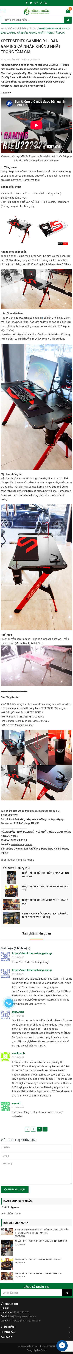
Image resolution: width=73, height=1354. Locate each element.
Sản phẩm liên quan (36, 933)
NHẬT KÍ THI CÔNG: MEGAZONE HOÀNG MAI (45, 902)
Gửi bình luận (16, 1189)
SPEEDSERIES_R (52, 64)
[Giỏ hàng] (68, 11)
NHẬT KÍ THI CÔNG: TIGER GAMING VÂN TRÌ (45, 888)
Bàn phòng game (11, 1213)
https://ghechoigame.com (26, 1320)
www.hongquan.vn (21, 844)
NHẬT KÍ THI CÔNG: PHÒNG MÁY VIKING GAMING (45, 875)
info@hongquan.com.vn (22, 1316)
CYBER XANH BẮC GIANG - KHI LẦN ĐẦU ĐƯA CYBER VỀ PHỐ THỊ (45, 915)
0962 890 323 (21, 1312)
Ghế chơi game (10, 1207)
